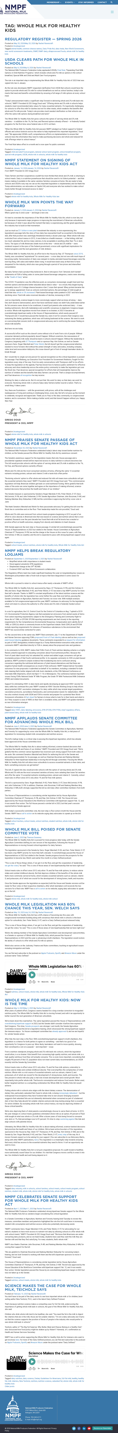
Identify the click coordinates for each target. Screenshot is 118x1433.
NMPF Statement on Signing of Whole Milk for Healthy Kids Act (41, 162)
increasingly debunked (68, 1093)
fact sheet (30, 697)
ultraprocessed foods (57, 51)
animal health (16, 49)
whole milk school (50, 899)
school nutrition (29, 545)
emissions (37, 710)
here (36, 1140)
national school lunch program (47, 152)
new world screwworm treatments (18, 51)
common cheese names (32, 49)
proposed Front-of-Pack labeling (48, 637)
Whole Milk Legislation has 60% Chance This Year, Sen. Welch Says (42, 906)
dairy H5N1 (15, 710)
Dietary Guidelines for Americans (47, 1378)
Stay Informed (86, 2)
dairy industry (16, 1188)
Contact (102, 2)
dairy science (28, 1378)
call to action (40, 889)
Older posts (9, 1386)
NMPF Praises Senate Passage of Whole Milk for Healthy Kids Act (41, 442)
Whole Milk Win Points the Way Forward (39, 204)
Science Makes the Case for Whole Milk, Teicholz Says (43, 1288)
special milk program (13, 154)
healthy (74, 1378)
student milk (17, 1191)
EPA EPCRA (47, 710)
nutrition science (44, 1381)
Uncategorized (19, 46)
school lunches (17, 821)
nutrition (14, 992)
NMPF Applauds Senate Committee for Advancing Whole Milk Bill (41, 720)
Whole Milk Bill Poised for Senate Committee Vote (43, 831)
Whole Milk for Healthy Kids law (46, 196)
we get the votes (11, 866)
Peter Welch (39, 344)
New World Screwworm (74, 49)
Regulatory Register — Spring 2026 (43, 39)
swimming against (67, 1119)
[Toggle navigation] (112, 12)
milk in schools (29, 1188)
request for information (75, 640)
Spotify (58, 953)
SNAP (35, 51)
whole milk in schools (42, 434)
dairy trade (60, 49)
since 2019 (78, 254)
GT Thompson (31, 341)
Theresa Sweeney (34, 837)
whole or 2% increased (26, 292)
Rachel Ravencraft (45, 43)
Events (69, 2)
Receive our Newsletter (102, 1428)
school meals (16, 545)
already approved (59, 1031)
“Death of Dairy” (16, 277)
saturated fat (57, 1381)
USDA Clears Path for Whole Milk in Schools (44, 61)
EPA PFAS (56, 710)
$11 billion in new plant (27, 230)
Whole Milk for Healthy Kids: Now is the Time (43, 1002)
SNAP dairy (42, 51)
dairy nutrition (16, 1378)
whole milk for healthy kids (56, 154)
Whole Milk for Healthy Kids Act (71, 545)
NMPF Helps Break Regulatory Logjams (38, 553)
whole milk (67, 821)
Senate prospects (32, 1026)
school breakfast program (70, 152)
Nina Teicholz (24, 1381)
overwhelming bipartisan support (18, 1023)
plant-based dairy (12, 712)
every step (62, 1134)
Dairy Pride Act (49, 49)
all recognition (26, 375)
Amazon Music (71, 953)
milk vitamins (13, 1381)
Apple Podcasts (47, 953)
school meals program (69, 1188)
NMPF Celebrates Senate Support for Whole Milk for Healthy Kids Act (41, 1200)
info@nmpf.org (36, 1419)
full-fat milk (66, 1378)
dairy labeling (26, 710)
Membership (53, 2)
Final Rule (61, 70)
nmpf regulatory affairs (70, 710)
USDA (24, 154)
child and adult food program (22, 152)
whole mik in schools (36, 154)
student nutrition (55, 821)
